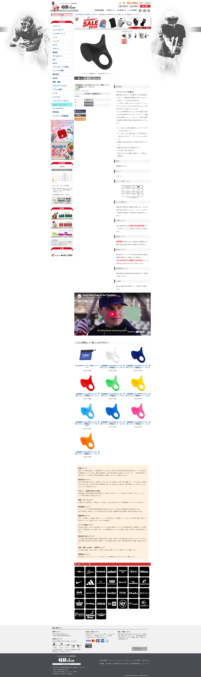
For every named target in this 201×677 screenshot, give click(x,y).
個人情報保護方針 (135, 663)
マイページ (112, 660)
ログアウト (127, 660)
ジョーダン (57, 97)
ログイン (119, 660)
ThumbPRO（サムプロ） (90, 14)
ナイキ (55, 93)
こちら (123, 556)
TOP (76, 14)
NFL (54, 60)
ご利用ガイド (122, 550)
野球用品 (81, 14)
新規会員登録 (103, 660)
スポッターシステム (60, 86)
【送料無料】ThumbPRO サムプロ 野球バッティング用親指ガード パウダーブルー (87, 424)
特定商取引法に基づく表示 (120, 663)
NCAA (55, 63)
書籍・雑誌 (57, 82)
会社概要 (101, 663)
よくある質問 (136, 660)
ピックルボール (58, 108)
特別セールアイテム (60, 104)
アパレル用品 (57, 89)
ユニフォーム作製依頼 (60, 116)
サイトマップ (146, 663)
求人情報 (108, 663)
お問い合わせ (146, 660)
